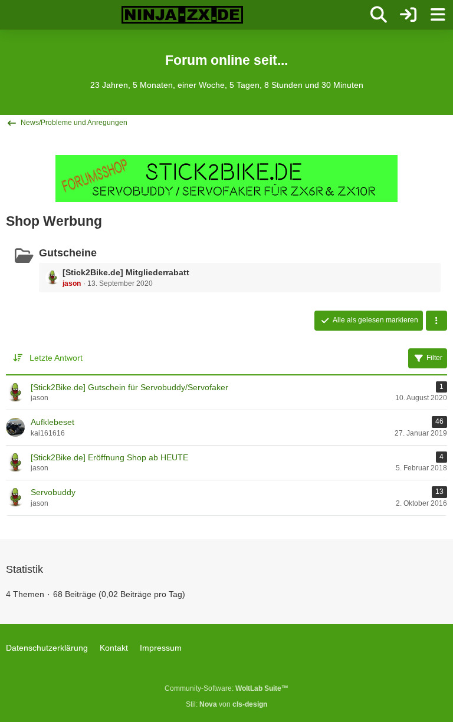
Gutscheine (68, 253)
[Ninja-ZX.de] (182, 15)
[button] (436, 321)
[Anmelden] (408, 14)
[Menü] (437, 15)
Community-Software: (226, 688)
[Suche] (378, 15)
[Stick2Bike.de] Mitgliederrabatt (126, 272)
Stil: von (226, 704)
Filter (434, 358)
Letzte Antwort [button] (56, 357)
